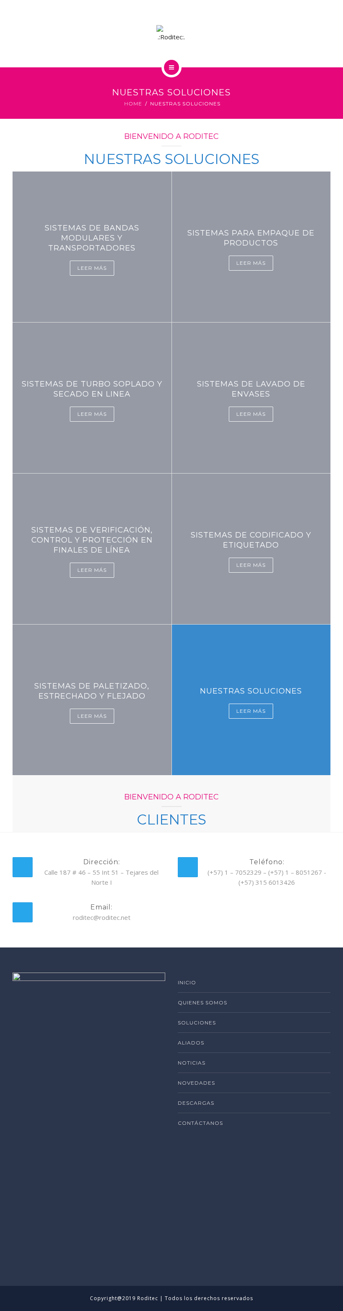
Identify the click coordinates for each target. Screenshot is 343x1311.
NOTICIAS (191, 1063)
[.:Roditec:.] (172, 33)
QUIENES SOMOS (202, 1002)
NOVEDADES (196, 1083)
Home (133, 103)
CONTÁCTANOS (200, 1123)
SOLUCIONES (197, 1022)
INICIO (187, 982)
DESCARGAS (196, 1103)
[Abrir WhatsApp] (322, 1290)
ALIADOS (191, 1043)
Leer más (92, 268)
